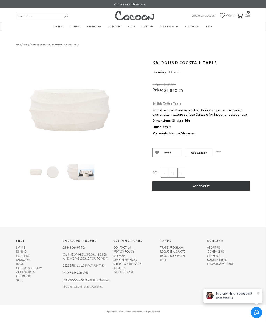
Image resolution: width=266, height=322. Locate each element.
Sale (19, 280)
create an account (203, 15)
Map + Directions (75, 273)
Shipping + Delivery (127, 264)
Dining (21, 251)
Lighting (22, 256)
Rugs (20, 264)
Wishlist (167, 152)
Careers (213, 256)
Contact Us (216, 251)
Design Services (125, 260)
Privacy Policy (123, 251)
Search (66, 16)
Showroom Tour (220, 264)
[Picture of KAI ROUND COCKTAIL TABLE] (35, 174)
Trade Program (171, 247)
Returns (119, 268)
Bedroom (23, 260)
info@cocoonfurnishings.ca (86, 280)
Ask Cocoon (199, 153)
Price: (157, 90)
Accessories (25, 272)
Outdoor (23, 276)
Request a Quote (172, 251)
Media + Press (217, 260)
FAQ (163, 260)
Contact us (122, 247)
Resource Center (173, 256)
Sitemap (119, 256)
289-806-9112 (74, 247)
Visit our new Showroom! (130, 4)
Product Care (123, 272)
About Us (214, 247)
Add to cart (201, 186)
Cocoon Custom (29, 268)
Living (20, 247)
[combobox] (39, 16)
